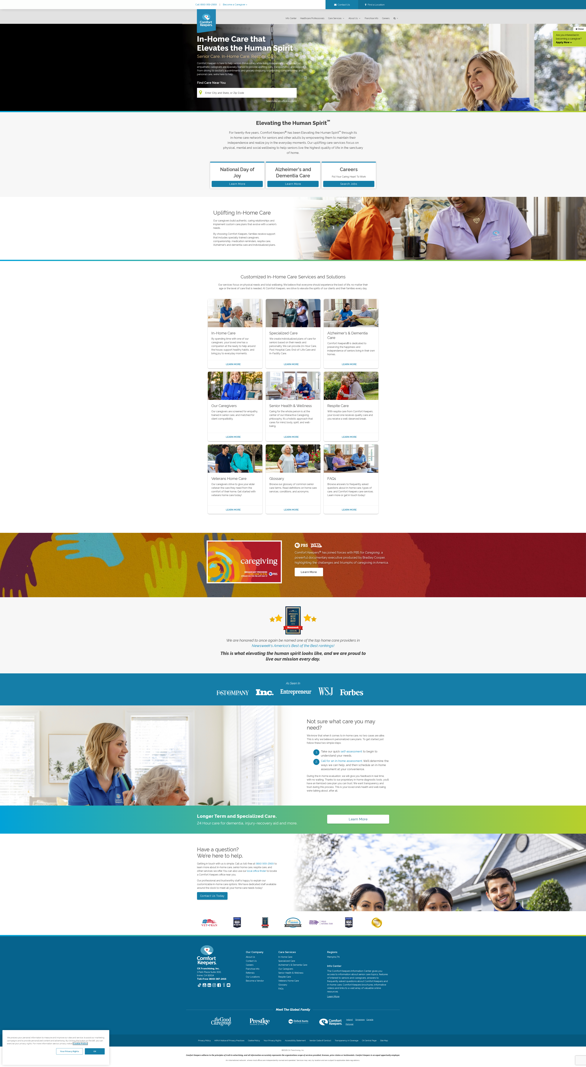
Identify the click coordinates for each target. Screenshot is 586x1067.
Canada (369, 1019)
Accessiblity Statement (295, 1040)
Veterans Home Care (288, 981)
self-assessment (352, 751)
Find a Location (376, 4)
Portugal (349, 1024)
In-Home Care (285, 957)
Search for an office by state (281, 101)
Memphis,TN (333, 957)
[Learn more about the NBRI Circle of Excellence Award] (376, 927)
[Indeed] (223, 985)
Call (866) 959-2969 (206, 4)
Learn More (237, 183)
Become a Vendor (255, 981)
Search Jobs (348, 183)
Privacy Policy (204, 1040)
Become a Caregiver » (235, 4)
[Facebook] (219, 985)
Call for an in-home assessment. (342, 761)
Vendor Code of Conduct (320, 1040)
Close (580, 29)
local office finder (256, 871)
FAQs (281, 988)
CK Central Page (369, 1040)
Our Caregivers (285, 969)
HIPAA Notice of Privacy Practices (229, 1040)
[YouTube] (204, 985)
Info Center (291, 18)
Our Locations (253, 977)
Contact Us (251, 961)
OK (94, 1051)
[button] (374, 5)
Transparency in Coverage (346, 1040)
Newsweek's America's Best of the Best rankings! (293, 645)
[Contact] (228, 985)
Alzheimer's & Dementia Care (292, 965)
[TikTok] (199, 985)
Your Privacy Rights (272, 1040)
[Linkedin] (209, 985)
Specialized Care (286, 961)
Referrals (250, 973)
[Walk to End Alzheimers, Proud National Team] (321, 925)
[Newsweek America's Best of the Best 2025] (265, 927)
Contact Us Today (212, 895)
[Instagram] (214, 985)
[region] (55, 1047)
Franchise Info (371, 18)
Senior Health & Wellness (290, 973)
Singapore (359, 1019)
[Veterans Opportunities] (209, 927)
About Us (353, 18)
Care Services (335, 18)
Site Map (384, 1040)
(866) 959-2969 (265, 863)
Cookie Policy (254, 1040)
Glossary (282, 985)
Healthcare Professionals (312, 18)
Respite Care (284, 977)
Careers (386, 18)
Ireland (349, 1019)
